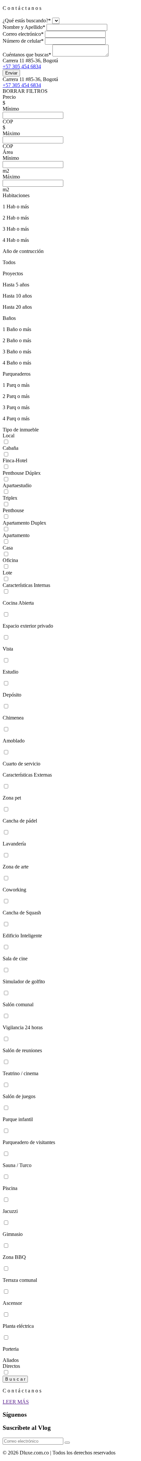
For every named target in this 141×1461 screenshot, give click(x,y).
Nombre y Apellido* (24, 27)
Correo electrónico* (23, 34)
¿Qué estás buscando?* (27, 20)
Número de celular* (23, 41)
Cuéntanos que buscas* (27, 54)
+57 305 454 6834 (22, 66)
